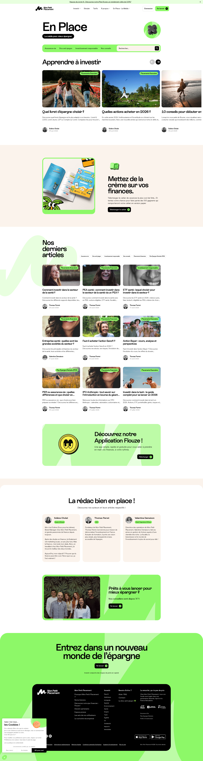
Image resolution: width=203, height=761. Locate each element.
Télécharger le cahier (118, 210)
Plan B (106, 694)
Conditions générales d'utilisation (92, 744)
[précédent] (152, 62)
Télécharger (143, 457)
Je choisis (24, 750)
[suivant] (158, 62)
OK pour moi (39, 750)
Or (105, 720)
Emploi (106, 712)
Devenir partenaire (82, 709)
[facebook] (50, 736)
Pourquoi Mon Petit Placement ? (87, 695)
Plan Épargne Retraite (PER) (157, 256)
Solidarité (107, 723)
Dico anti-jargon (65, 48)
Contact (122, 698)
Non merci (9, 750)
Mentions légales (76, 744)
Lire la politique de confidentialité (13, 743)
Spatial (106, 703)
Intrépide (107, 700)
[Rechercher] (157, 48)
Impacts (107, 726)
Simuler (87, 8)
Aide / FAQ (123, 694)
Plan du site (122, 744)
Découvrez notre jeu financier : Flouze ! (87, 704)
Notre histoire (80, 700)
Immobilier (107, 729)
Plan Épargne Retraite (146, 716)
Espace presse (80, 712)
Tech (106, 715)
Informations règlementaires (62, 744)
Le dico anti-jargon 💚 (127, 701)
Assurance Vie (144, 713)
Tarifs (95, 8)
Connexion (148, 9)
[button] (4, 757)
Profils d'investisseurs (146, 718)
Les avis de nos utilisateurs (85, 715)
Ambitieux (107, 697)
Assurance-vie (50, 48)
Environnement (109, 706)
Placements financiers (140, 256)
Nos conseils (106, 48)
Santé (106, 709)
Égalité (106, 718)
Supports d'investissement (110, 744)
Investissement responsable (86, 48)
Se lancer (160, 9)
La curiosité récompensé (84, 718)
